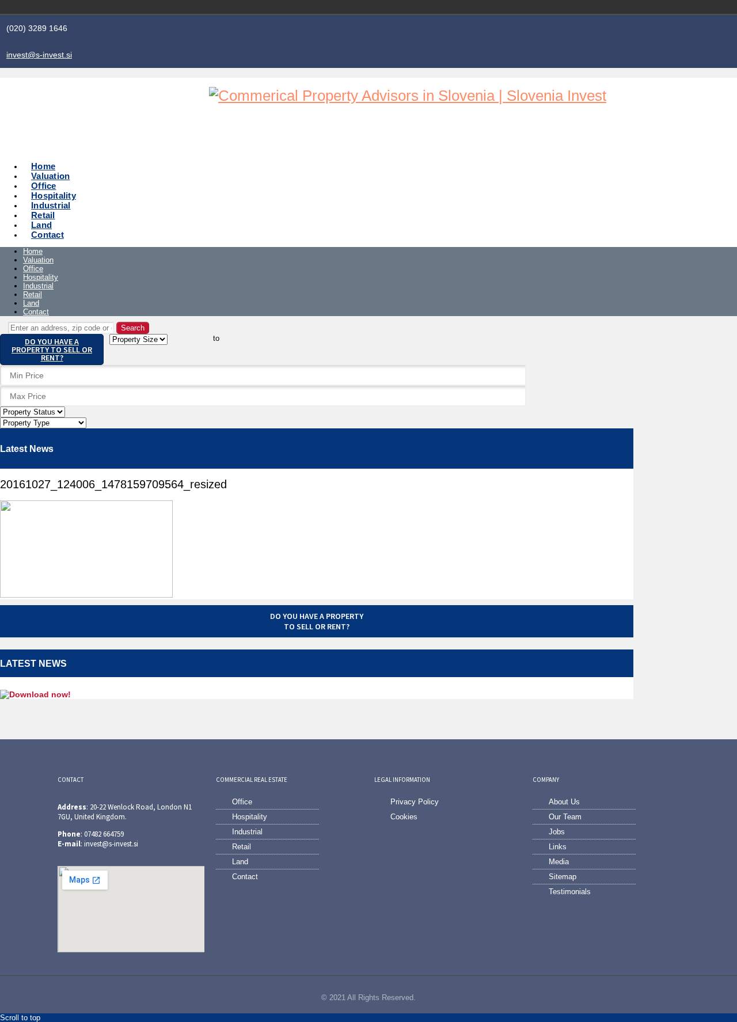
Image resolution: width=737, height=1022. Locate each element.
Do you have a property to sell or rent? (52, 349)
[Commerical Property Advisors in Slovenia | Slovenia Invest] (407, 95)
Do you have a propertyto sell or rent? (316, 621)
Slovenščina (622, 7)
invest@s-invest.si (39, 54)
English (638, 7)
